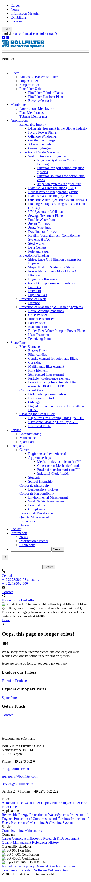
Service (16, 430)
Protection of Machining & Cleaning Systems (51, 307)
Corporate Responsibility (36, 493)
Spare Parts (18, 342)
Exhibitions (19, 17)
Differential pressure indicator (49, 394)
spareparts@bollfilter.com (19, 776)
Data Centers (37, 247)
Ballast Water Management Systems (53, 192)
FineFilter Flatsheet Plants (46, 97)
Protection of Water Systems (39, 152)
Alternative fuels (39, 144)
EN (6, 29)
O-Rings (34, 402)
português (50, 33)
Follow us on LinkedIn (18, 600)
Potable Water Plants (42, 219)
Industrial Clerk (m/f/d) (53, 473)
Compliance (36, 509)
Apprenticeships (39, 458)
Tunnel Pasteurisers (41, 319)
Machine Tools (38, 327)
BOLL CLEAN (39, 426)
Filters (15, 73)
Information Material (25, 13)
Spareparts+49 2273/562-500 (20, 581)
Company (17, 446)
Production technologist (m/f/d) (58, 469)
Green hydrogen (39, 148)
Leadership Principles (43, 489)
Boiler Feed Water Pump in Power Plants (56, 331)
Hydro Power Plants (42, 132)
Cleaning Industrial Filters (37, 414)
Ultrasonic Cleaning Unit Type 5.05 (53, 422)
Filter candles (37, 354)
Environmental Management (48, 497)
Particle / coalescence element (49, 378)
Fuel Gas (34, 287)
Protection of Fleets (32, 299)
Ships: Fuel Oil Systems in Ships (51, 267)
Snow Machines (39, 227)
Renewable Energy (32, 124)
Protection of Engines (34, 255)
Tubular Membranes (33, 116)
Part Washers (37, 323)
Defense (34, 303)
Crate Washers (38, 315)
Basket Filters (37, 350)
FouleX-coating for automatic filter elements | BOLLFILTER (52, 384)
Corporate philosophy (34, 485)
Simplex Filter (29, 85)
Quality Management (34, 517)
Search (57, 549)
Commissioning (30, 434)
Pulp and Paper (38, 251)
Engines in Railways (42, 279)
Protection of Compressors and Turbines (47, 283)
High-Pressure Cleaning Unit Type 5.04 (56, 418)
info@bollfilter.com (15, 769)
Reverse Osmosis (40, 100)
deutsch (17, 33)
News (15, 9)
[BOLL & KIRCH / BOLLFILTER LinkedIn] (7, 38)
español (38, 33)
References (27, 521)
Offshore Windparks (42, 136)
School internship (40, 481)
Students (34, 477)
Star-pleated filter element (46, 374)
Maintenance (28, 438)
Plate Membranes (31, 112)
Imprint (7, 866)
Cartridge (34, 362)
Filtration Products (14, 681)
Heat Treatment (39, 335)
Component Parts (31, 390)
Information (19, 533)
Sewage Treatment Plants (45, 216)
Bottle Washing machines (46, 311)
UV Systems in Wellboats (46, 212)
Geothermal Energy (42, 140)
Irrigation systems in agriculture (59, 184)
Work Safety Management (46, 501)
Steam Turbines (39, 223)
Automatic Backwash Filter (38, 77)
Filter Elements (29, 346)
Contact (16, 529)
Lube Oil (34, 291)
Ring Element (37, 370)
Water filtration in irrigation (47, 156)
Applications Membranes (36, 108)
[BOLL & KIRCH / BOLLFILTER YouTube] (3, 38)
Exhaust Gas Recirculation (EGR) (52, 188)
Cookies (16, 21)
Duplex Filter (28, 81)
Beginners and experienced (47, 454)
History (24, 525)
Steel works (36, 243)
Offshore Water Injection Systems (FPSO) (57, 200)
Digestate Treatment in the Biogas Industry (58, 128)
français (27, 33)
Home (6, 620)
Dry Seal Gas (37, 295)
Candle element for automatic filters (53, 358)
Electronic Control (41, 398)
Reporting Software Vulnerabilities (43, 870)
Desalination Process (42, 231)
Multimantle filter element (46, 366)
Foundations (37, 505)
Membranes (19, 104)
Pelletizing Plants (40, 339)
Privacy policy (24, 866)
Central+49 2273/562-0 (13, 577)
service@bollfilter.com (17, 784)
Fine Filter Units (30, 89)
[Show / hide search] (5, 557)
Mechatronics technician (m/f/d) (59, 461)
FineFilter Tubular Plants (45, 93)
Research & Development (37, 513)
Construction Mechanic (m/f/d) (58, 465)
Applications (19, 120)
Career (15, 5)
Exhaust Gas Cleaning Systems (50, 196)
